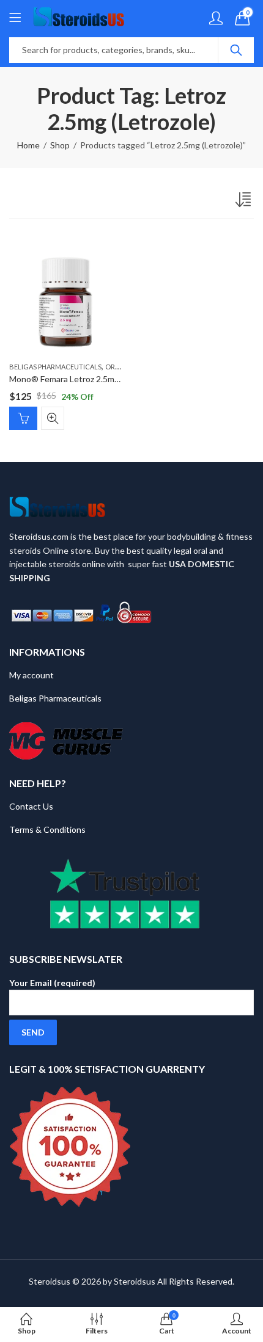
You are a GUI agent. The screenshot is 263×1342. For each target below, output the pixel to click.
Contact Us (31, 806)
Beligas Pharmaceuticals (55, 367)
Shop (60, 145)
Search (236, 50)
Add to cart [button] (23, 418)
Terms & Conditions (47, 829)
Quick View (52, 418)
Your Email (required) (52, 982)
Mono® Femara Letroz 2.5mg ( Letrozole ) (87, 379)
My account (31, 675)
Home (28, 145)
